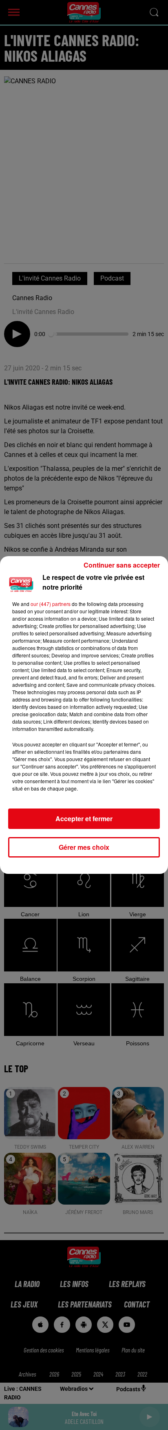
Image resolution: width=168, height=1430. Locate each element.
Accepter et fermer (84, 818)
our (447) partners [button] (51, 603)
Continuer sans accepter (122, 565)
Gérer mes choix (84, 847)
